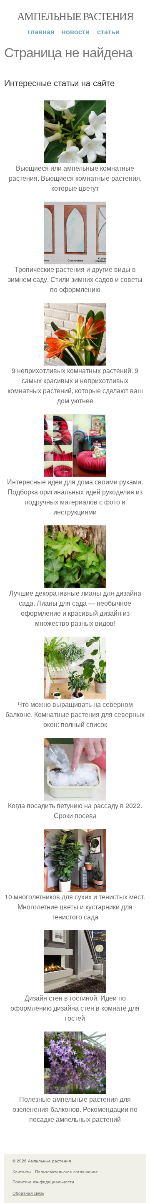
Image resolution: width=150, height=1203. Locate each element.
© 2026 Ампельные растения (41, 1161)
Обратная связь (28, 1193)
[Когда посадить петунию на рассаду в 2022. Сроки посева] (75, 795)
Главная (41, 31)
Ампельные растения (75, 16)
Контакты (21, 1172)
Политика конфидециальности (43, 1182)
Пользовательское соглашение (66, 1172)
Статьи (108, 31)
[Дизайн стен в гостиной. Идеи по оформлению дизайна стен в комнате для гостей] (75, 988)
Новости (76, 31)
